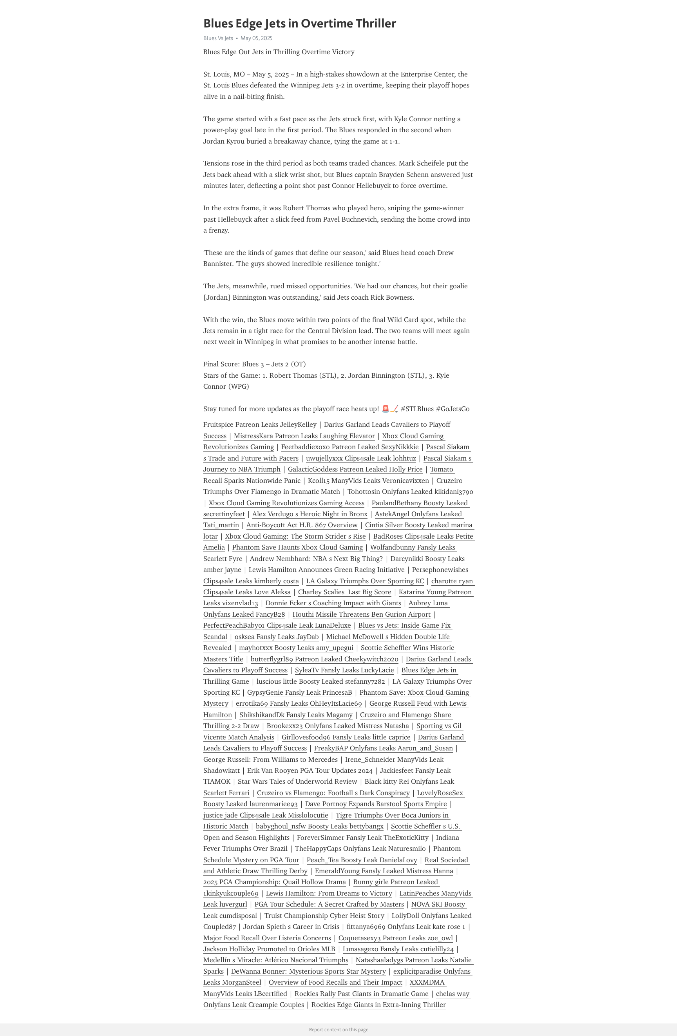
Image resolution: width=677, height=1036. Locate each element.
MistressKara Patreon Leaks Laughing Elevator (304, 436)
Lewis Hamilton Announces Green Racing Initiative (327, 569)
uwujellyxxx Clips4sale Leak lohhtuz (361, 458)
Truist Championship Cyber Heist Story (324, 915)
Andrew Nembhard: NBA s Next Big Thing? (316, 558)
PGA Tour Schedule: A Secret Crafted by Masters (329, 904)
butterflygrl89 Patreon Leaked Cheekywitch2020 (324, 659)
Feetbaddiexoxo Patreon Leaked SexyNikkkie (350, 446)
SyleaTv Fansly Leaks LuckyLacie (344, 670)
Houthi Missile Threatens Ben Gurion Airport (362, 614)
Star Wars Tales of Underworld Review (297, 781)
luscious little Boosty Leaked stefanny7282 (321, 681)
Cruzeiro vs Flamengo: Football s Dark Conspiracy (333, 792)
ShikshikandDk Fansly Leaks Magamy (296, 714)
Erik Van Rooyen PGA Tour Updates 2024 (310, 770)
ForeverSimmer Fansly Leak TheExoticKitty (363, 837)
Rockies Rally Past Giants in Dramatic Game (362, 993)
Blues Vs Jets (218, 38)
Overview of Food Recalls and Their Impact (335, 982)
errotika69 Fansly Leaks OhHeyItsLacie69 (299, 703)
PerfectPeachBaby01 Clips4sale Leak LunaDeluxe (277, 625)
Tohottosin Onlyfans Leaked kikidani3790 (410, 491)
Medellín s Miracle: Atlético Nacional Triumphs (275, 960)
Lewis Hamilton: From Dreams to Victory (329, 893)
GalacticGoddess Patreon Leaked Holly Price (355, 469)
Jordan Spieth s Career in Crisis (291, 926)
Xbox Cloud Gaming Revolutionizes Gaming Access (286, 503)
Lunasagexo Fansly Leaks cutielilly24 (398, 949)
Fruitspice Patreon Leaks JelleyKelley (260, 424)
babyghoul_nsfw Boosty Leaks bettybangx (320, 826)
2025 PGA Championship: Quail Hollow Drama (274, 882)
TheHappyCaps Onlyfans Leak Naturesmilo (360, 848)
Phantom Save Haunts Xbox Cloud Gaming (297, 547)
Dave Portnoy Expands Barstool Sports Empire (376, 803)
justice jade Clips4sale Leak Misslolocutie (265, 815)
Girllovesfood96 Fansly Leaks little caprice (346, 737)
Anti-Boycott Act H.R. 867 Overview (302, 525)
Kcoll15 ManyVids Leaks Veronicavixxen (368, 480)
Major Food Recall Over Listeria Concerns (267, 938)
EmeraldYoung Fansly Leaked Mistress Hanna (384, 871)
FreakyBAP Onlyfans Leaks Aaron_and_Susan (383, 748)
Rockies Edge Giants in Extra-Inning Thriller (378, 1004)
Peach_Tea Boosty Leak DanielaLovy (362, 860)
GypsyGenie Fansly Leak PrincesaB (299, 692)
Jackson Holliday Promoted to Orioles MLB (269, 949)
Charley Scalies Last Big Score (344, 592)
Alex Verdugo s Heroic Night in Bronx (309, 514)
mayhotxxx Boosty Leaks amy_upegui (296, 647)
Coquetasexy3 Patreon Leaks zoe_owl (395, 938)
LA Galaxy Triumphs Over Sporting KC (365, 581)
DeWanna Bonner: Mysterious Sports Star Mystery (308, 971)
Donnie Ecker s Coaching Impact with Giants (333, 603)
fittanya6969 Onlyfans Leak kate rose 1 (406, 926)
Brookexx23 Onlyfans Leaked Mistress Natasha (338, 725)
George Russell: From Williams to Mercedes (270, 759)
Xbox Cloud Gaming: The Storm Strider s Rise (295, 536)
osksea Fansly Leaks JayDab (277, 636)
